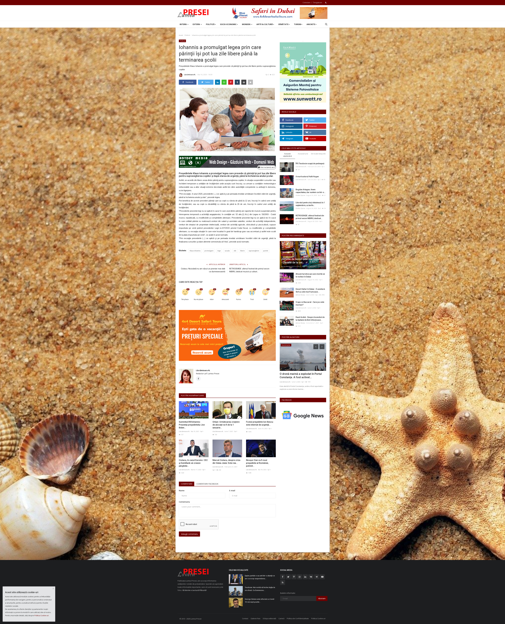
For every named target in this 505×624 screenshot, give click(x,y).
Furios (238, 299)
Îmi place (185, 299)
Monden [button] (246, 24)
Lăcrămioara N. (190, 74)
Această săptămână (287, 154)
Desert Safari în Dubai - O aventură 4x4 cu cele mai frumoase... (310, 290)
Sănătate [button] (283, 24)
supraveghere (254, 251)
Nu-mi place (198, 299)
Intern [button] (183, 24)
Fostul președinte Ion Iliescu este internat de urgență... (259, 423)
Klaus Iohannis (195, 251)
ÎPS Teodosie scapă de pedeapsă (310, 163)
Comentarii (186, 484)
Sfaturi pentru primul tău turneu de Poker (300, 375)
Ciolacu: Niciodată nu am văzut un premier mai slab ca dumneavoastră (203, 270)
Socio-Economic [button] (228, 24)
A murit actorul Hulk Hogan (307, 176)
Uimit (265, 299)
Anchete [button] (311, 24)
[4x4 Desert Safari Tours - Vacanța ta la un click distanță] (279, 13)
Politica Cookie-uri (318, 618)
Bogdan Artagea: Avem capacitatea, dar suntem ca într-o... (311, 191)
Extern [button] (196, 24)
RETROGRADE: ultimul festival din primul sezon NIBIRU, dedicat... (310, 217)
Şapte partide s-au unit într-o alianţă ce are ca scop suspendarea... (260, 577)
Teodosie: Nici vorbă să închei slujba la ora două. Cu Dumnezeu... (260, 588)
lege (219, 251)
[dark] (326, 2)
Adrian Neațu (286, 266)
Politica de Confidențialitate (298, 618)
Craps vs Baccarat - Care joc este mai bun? (310, 303)
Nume (181, 490)
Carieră (281, 618)
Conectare (306, 2)
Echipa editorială (269, 618)
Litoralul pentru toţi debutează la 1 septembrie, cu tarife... (310, 204)
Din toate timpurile (318, 153)
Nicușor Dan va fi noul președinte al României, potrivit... (257, 463)
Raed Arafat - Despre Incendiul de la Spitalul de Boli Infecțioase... (310, 318)
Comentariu (184, 502)
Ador (212, 299)
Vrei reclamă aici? (267, 167)
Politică (187, 35)
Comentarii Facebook (207, 484)
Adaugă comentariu (189, 534)
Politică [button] (210, 24)
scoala (227, 251)
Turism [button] (297, 24)
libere (242, 251)
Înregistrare (317, 2)
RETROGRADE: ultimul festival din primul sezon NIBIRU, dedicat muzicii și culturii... (249, 270)
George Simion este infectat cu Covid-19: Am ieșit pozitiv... (260, 600)
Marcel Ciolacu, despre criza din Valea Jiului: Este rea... (226, 461)
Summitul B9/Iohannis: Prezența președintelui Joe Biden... (192, 425)
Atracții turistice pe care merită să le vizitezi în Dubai (310, 275)
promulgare (208, 251)
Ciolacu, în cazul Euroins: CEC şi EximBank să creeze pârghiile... (193, 463)
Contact (245, 618)
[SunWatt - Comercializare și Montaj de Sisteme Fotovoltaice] (303, 72)
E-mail (232, 490)
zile (235, 251)
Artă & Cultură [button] (264, 24)
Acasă (181, 35)
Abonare (321, 598)
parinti (265, 251)
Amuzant (225, 299)
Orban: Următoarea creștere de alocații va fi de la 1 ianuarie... (226, 425)
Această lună (303, 153)
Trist (252, 299)
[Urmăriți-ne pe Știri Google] (303, 415)
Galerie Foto (255, 618)
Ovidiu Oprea (300, 195)
